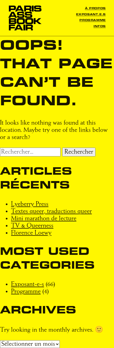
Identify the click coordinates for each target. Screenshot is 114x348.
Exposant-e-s (27, 284)
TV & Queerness (32, 226)
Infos (100, 26)
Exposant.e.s (91, 14)
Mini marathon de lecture (43, 218)
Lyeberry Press (29, 204)
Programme (92, 20)
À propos (95, 8)
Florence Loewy (31, 233)
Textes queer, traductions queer (51, 211)
